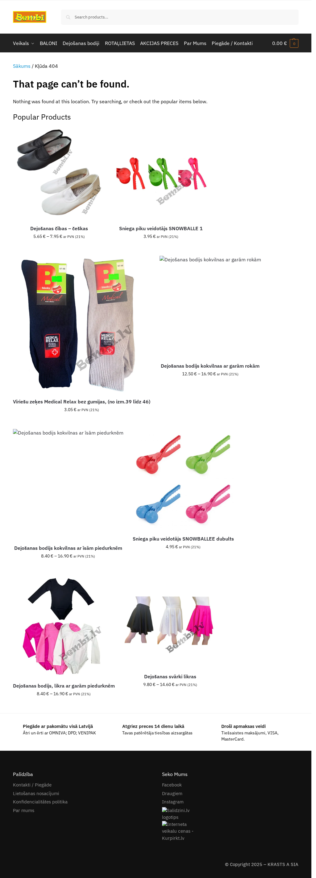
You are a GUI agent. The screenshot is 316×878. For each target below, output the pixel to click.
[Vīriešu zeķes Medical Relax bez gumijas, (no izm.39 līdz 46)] (81, 324)
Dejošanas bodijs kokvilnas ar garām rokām (210, 366)
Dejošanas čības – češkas (59, 228)
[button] (285, 43)
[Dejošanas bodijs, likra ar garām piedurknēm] (64, 626)
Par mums (23, 810)
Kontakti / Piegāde (32, 785)
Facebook (172, 785)
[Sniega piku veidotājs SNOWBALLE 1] (161, 173)
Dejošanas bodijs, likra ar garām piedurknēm (64, 686)
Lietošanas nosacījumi (36, 793)
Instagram (173, 802)
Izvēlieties (59, 249)
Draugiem (172, 793)
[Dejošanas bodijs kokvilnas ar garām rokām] (210, 306)
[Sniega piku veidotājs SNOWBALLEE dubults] (183, 479)
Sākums (22, 66)
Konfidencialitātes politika (40, 802)
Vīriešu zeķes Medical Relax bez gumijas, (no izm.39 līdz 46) (81, 401)
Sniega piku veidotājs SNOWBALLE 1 (161, 228)
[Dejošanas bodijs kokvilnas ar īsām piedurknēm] (68, 484)
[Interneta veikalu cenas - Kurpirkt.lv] (230, 831)
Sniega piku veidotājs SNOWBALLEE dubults (183, 539)
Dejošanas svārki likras (170, 676)
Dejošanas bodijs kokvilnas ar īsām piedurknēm (68, 548)
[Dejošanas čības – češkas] (59, 173)
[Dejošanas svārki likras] (170, 621)
